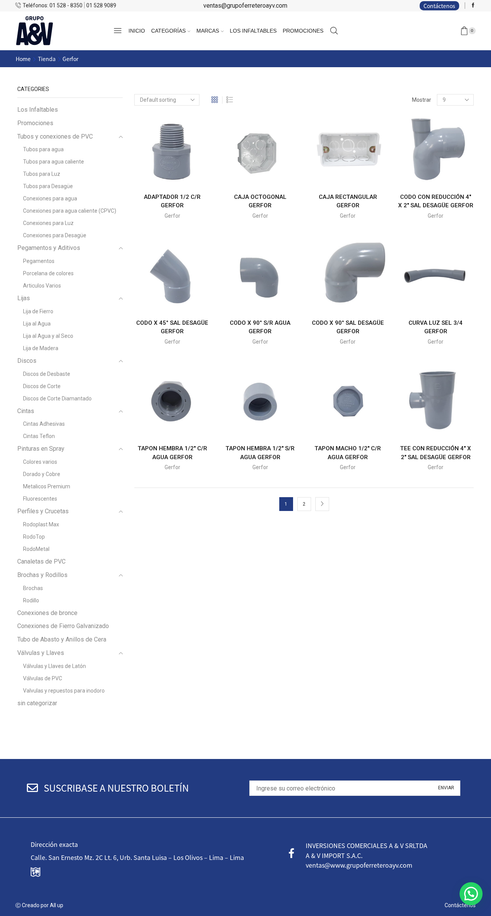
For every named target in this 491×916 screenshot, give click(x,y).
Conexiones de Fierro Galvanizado (63, 626)
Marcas (207, 31)
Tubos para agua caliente (53, 162)
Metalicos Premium (46, 486)
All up (56, 905)
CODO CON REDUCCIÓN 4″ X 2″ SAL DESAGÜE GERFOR (435, 201)
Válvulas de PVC (42, 678)
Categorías (168, 31)
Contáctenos (439, 6)
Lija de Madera (40, 348)
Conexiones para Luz (48, 223)
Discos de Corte (42, 386)
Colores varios (40, 462)
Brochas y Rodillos (42, 575)
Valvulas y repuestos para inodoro (64, 691)
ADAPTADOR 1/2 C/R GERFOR (172, 201)
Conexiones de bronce (47, 613)
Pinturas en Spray (40, 448)
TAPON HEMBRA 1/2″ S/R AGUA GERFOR (260, 453)
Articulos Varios (42, 286)
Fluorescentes (40, 499)
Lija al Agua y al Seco (48, 336)
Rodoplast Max (41, 524)
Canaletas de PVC (41, 561)
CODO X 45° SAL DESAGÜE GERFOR (172, 327)
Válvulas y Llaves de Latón (54, 666)
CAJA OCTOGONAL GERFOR (260, 201)
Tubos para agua (43, 149)
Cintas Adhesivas (44, 424)
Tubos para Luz (41, 174)
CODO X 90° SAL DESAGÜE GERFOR (348, 327)
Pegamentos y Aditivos (48, 247)
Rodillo (31, 600)
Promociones (303, 31)
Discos (26, 360)
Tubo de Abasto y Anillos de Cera (61, 639)
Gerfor (172, 216)
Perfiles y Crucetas (43, 511)
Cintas (25, 411)
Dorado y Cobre (41, 474)
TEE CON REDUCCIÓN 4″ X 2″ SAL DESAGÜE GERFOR (435, 453)
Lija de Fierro (38, 311)
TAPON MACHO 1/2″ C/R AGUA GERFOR (348, 453)
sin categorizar (37, 703)
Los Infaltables (253, 31)
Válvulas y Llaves (40, 652)
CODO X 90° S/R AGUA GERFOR (260, 327)
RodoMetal (36, 549)
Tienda (47, 59)
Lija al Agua (37, 324)
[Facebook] (473, 5)
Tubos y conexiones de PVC (55, 136)
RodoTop (34, 537)
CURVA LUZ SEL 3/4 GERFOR (436, 327)
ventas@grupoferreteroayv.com (245, 5)
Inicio (137, 31)
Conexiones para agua (50, 198)
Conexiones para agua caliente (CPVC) (69, 211)
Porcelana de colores (48, 273)
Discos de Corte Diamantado (57, 398)
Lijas (23, 298)
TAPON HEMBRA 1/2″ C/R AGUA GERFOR (172, 453)
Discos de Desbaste (46, 374)
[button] (471, 893)
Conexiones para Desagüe (54, 235)
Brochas (33, 588)
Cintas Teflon (39, 436)
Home (23, 59)
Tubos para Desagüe (48, 186)
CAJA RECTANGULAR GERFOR (348, 201)
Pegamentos (38, 261)
